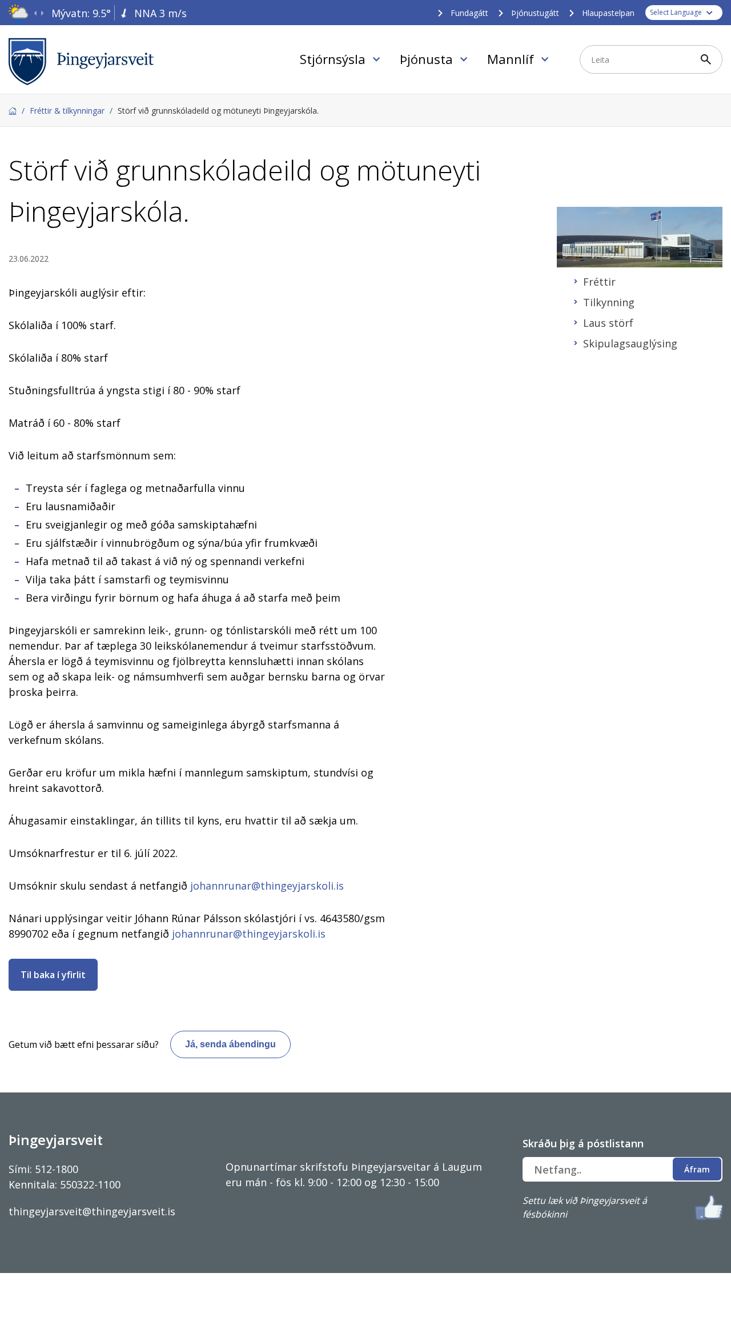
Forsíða (13, 111)
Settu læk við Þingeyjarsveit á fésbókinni (585, 1207)
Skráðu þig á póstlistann (583, 1143)
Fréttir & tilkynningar (67, 110)
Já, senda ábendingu (230, 1044)
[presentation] (35, 13)
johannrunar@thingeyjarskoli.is (267, 885)
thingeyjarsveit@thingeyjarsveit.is (92, 1211)
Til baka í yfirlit (53, 974)
